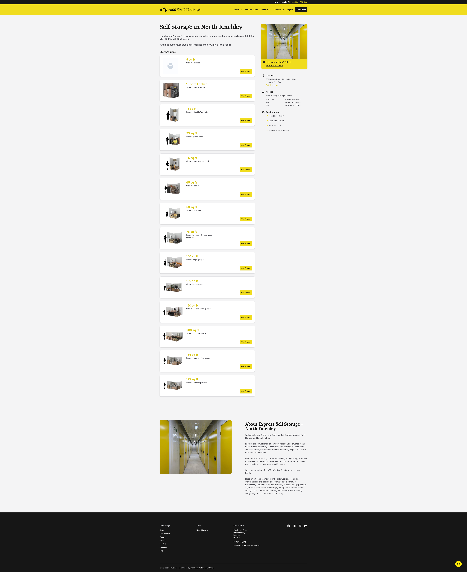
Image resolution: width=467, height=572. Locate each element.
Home (162, 530)
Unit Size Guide (251, 10)
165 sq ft (192, 354)
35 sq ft (191, 133)
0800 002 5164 (240, 542)
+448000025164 (274, 65)
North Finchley (202, 530)
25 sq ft (191, 158)
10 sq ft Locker (196, 84)
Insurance (163, 547)
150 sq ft (192, 305)
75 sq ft (191, 231)
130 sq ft (192, 281)
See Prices (301, 10)
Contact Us (279, 10)
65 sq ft (191, 182)
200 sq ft (192, 330)
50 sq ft (191, 207)
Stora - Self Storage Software (202, 568)
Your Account (165, 534)
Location (238, 10)
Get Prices (245, 71)
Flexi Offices (266, 10)
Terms (162, 537)
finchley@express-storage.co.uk (247, 545)
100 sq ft (192, 256)
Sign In (290, 10)
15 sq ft (191, 108)
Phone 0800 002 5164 (298, 2)
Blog (161, 551)
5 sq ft (190, 59)
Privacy (163, 540)
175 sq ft (192, 379)
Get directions (272, 85)
